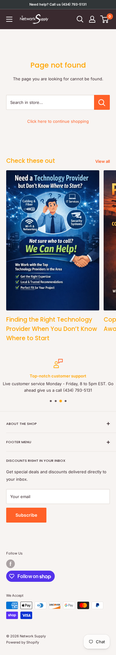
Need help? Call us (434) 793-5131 (58, 4)
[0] (105, 19)
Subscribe (26, 515)
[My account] (92, 19)
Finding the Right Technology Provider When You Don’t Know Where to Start (51, 329)
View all (102, 161)
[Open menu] (9, 19)
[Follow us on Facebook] (10, 563)
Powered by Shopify (22, 642)
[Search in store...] (102, 102)
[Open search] (80, 19)
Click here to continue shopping (58, 121)
